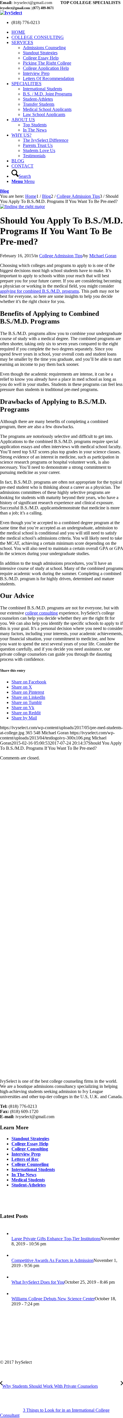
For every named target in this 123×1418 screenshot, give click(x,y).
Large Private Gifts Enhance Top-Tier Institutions (55, 1238)
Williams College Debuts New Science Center (53, 1298)
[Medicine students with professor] (22, 206)
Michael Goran (102, 255)
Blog (4, 191)
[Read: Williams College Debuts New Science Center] (16, 1293)
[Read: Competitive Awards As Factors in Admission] (16, 1255)
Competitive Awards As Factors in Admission (52, 1260)
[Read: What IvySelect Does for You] (16, 1277)
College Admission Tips (60, 255)
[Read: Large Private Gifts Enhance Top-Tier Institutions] (16, 1233)
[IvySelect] (11, 12)
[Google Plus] (14, 1199)
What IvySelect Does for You (37, 1282)
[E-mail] (25, 1199)
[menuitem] (67, 32)
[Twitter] (4, 1199)
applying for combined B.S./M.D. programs (39, 291)
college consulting (41, 613)
